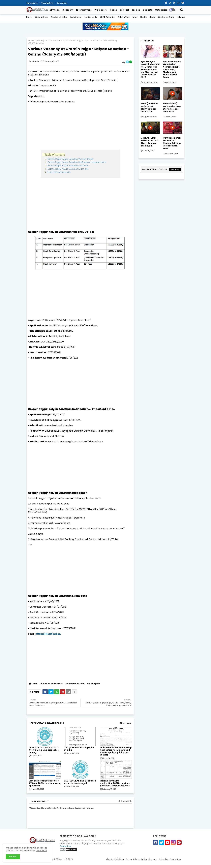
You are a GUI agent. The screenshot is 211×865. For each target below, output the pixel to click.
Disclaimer (119, 859)
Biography (67, 9)
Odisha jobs (41, 40)
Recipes (136, 9)
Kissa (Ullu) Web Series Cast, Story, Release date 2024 (149, 107)
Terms (128, 859)
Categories (161, 9)
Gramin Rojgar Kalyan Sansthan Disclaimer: (68, 165)
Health (143, 17)
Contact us (65, 846)
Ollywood (55, 9)
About (109, 859)
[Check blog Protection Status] (68, 850)
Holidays (181, 17)
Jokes (152, 17)
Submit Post (47, 3)
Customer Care (166, 17)
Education (62, 3)
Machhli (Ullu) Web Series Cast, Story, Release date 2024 (150, 142)
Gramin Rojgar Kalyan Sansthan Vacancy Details (70, 159)
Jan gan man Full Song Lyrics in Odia (79, 748)
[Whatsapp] (56, 691)
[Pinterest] (62, 691)
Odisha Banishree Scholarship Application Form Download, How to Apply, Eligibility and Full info (116, 751)
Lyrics (135, 17)
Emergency (32, 3)
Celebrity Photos (59, 17)
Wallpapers (100, 9)
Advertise (163, 859)
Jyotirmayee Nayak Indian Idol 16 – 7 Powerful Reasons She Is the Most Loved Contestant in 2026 (150, 69)
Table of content (54, 154)
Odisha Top (123, 17)
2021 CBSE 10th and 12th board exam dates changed (80, 782)
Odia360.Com (58, 859)
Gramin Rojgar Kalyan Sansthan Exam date (68, 169)
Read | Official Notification (59, 172)
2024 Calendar (107, 17)
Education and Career (51, 683)
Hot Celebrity (90, 17)
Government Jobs (74, 683)
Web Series (75, 17)
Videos (113, 9)
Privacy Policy (140, 859)
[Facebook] (45, 691)
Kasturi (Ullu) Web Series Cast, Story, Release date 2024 (172, 107)
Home (29, 17)
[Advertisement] (80, 125)
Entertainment (84, 9)
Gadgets (147, 9)
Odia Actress (41, 17)
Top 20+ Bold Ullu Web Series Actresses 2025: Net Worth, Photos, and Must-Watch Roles (172, 69)
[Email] (68, 691)
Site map (152, 859)
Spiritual (124, 9)
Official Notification (48, 634)
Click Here (174, 169)
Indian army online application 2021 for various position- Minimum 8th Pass (115, 783)
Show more (125, 723)
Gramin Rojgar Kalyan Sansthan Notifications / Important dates (76, 162)
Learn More (41, 850)
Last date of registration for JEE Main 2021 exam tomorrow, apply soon (45, 783)
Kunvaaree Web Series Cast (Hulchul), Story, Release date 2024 (172, 143)
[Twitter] (51, 691)
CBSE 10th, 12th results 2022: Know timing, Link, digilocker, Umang (44, 750)
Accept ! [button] (13, 856)
